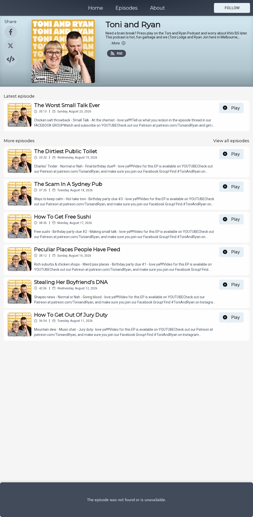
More (114, 43)
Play (235, 107)
